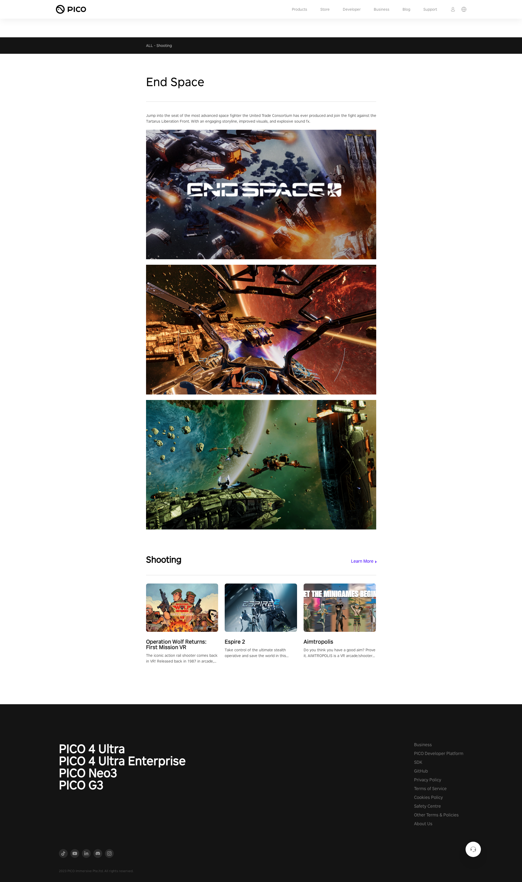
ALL (149, 45)
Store (325, 9)
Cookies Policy (428, 797)
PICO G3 (81, 785)
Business (381, 9)
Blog (406, 9)
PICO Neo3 (88, 773)
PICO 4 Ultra (92, 749)
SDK (418, 762)
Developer (352, 9)
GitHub (421, 771)
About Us (423, 824)
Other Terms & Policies (436, 815)
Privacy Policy (427, 780)
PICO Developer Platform (438, 753)
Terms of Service (430, 788)
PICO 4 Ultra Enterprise (122, 761)
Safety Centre (427, 806)
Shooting (164, 45)
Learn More (362, 561)
